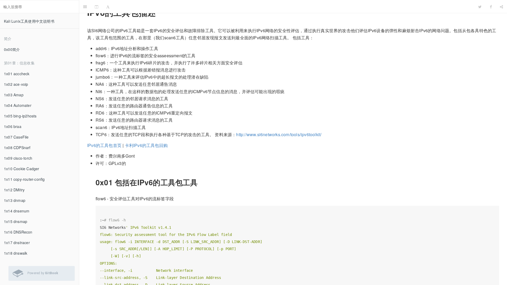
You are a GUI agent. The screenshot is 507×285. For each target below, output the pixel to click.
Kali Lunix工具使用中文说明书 (29, 21)
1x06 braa (12, 126)
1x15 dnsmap (15, 221)
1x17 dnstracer (17, 242)
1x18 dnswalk (15, 253)
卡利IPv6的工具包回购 (146, 145)
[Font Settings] (108, 6)
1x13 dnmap (14, 200)
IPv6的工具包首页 (104, 145)
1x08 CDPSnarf (17, 147)
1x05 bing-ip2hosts (20, 115)
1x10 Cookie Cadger (21, 168)
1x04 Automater (17, 105)
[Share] (501, 6)
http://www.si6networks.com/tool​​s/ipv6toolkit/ (278, 134)
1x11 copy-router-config (24, 179)
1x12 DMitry (14, 189)
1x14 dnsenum (16, 210)
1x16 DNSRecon (18, 232)
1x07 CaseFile (16, 137)
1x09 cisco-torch (18, 158)
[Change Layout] (96, 6)
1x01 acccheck (17, 73)
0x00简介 (12, 49)
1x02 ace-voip (16, 84)
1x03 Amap (14, 94)
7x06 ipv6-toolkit (294, 6)
